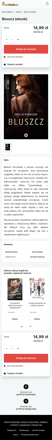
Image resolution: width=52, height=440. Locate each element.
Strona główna (7, 12)
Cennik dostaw (38, 430)
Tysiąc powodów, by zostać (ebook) (37, 304)
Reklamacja (24, 430)
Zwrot (15, 434)
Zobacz (15, 319)
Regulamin (11, 430)
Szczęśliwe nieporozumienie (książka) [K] (15, 305)
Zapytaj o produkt (15, 373)
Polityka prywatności (30, 434)
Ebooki (18, 12)
